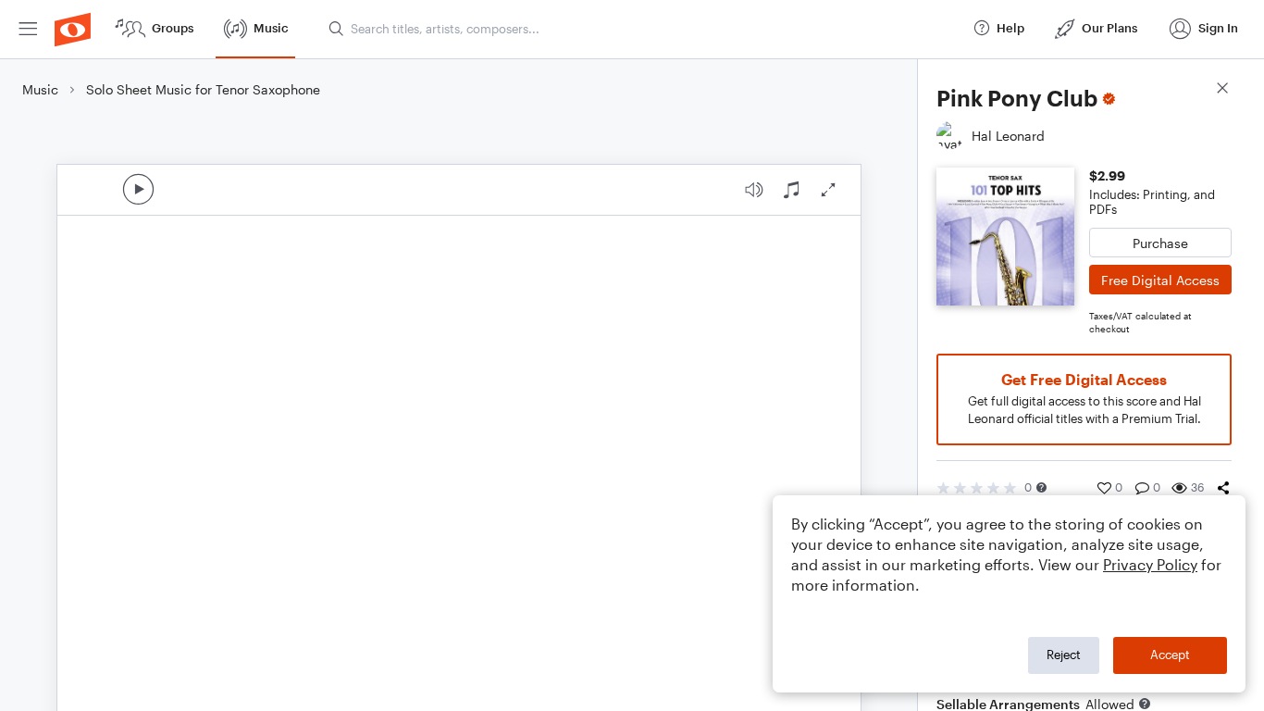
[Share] (1223, 488)
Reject (1064, 654)
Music (40, 89)
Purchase (1160, 243)
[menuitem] (28, 29)
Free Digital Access (1160, 280)
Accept (1170, 654)
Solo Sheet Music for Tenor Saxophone (203, 89)
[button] (1041, 487)
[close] (1222, 90)
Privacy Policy (1150, 564)
